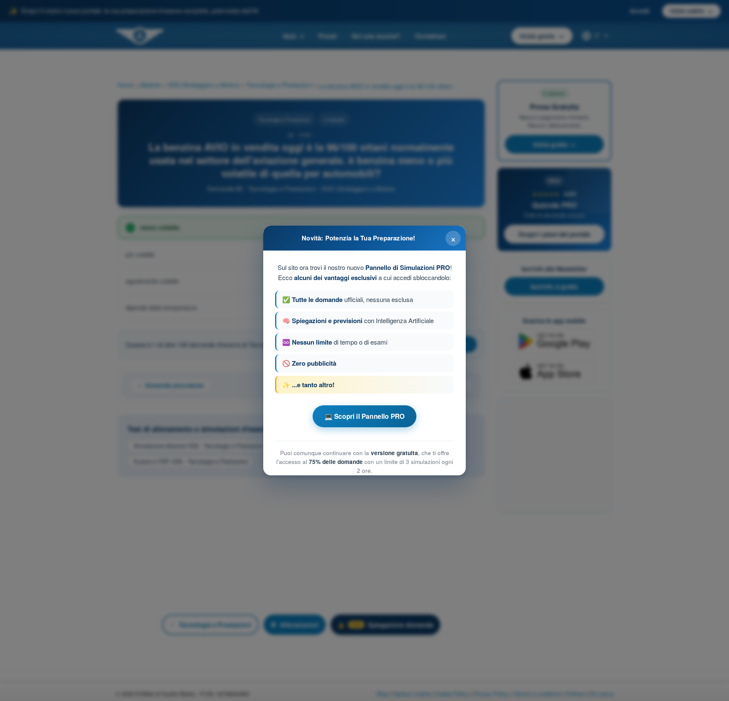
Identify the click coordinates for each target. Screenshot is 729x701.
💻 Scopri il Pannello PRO (364, 416)
